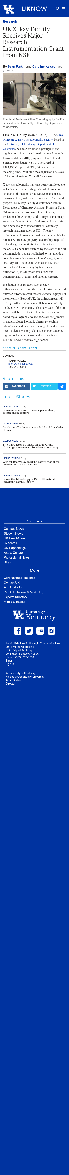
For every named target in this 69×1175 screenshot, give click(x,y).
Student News (13, 533)
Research (10, 21)
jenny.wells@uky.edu (21, 364)
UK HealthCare (14, 538)
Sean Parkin (16, 66)
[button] (63, 8)
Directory (11, 683)
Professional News (17, 557)
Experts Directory (15, 597)
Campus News (14, 528)
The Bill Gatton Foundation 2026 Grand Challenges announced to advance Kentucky (30, 446)
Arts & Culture (13, 552)
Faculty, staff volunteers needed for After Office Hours (33, 429)
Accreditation (13, 680)
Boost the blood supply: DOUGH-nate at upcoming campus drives (29, 480)
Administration (13, 587)
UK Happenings (15, 547)
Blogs (8, 562)
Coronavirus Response (19, 577)
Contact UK (12, 582)
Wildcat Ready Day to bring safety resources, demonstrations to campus (31, 463)
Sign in (10, 664)
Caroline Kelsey (43, 66)
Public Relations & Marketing (23, 592)
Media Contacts (14, 601)
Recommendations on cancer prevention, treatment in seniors (29, 411)
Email (9, 660)
